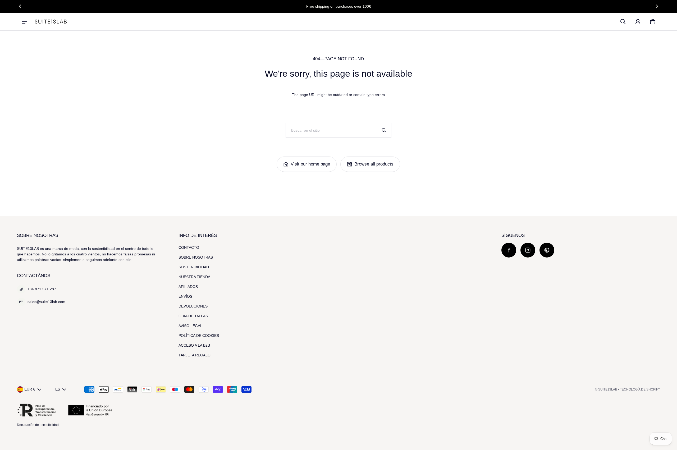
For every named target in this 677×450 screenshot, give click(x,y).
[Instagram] (527, 250)
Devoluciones (193, 306)
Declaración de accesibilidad (38, 425)
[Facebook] (508, 250)
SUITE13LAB (607, 389)
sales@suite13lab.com (46, 302)
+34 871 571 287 (42, 289)
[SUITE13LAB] (51, 22)
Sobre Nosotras (196, 257)
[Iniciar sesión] (637, 21)
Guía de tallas (193, 316)
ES (57, 389)
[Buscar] (384, 130)
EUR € (29, 389)
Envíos (185, 296)
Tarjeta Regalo (195, 355)
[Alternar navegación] (24, 21)
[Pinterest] (546, 250)
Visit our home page (310, 164)
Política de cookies (199, 335)
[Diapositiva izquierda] (20, 6)
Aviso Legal (190, 326)
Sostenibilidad (194, 267)
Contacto (189, 247)
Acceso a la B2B (194, 345)
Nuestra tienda (194, 277)
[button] (623, 21)
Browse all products (374, 164)
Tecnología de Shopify (640, 389)
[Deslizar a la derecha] (657, 6)
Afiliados (188, 286)
